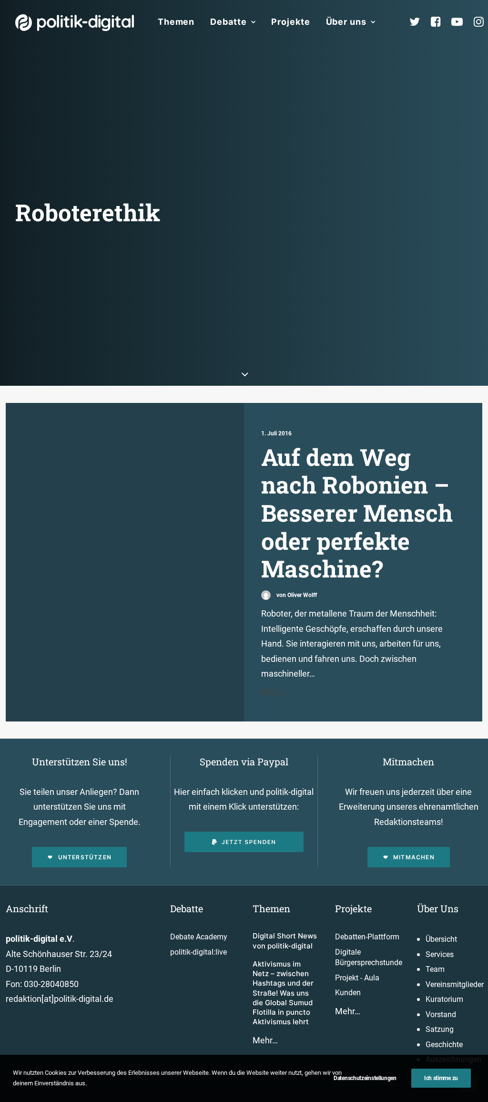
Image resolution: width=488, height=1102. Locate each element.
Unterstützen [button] (85, 857)
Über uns (346, 22)
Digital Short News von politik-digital (285, 940)
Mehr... (273, 691)
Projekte (290, 22)
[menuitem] (176, 22)
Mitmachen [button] (414, 857)
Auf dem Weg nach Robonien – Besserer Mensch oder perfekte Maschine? (357, 513)
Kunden (348, 992)
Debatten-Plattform (367, 936)
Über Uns (437, 908)
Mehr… (265, 1040)
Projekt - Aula (357, 977)
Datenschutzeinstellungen (365, 1078)
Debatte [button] (228, 22)
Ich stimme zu (441, 1078)
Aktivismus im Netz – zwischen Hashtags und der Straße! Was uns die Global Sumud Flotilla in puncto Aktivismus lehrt (283, 993)
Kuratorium (444, 999)
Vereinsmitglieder (455, 984)
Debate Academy (198, 936)
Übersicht (441, 939)
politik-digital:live (198, 952)
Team (435, 969)
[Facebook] (440, 22)
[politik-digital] (74, 22)
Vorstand (441, 1014)
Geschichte (444, 1044)
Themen (176, 22)
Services (440, 954)
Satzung (440, 1029)
